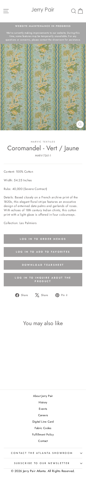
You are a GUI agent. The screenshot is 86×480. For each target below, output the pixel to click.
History (43, 402)
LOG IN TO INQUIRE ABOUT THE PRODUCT (43, 279)
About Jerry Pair (43, 396)
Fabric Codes (43, 428)
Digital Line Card (43, 422)
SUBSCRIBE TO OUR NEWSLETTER (42, 463)
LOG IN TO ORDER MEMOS (43, 239)
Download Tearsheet (43, 265)
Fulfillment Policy (43, 434)
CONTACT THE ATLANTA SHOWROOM (42, 453)
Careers (43, 415)
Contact (43, 441)
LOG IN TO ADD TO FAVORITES (43, 252)
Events (43, 409)
